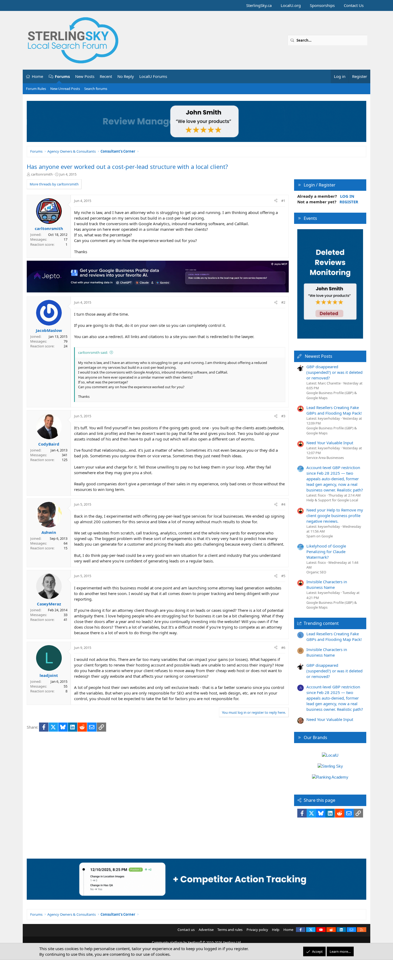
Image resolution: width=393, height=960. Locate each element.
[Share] (275, 200)
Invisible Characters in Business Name (326, 584)
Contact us (186, 929)
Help (275, 929)
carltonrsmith (42, 174)
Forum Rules (36, 88)
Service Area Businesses (325, 457)
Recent (106, 76)
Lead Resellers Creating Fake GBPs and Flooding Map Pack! (334, 410)
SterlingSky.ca (259, 5)
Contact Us (354, 5)
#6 (283, 647)
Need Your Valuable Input (329, 442)
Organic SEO (316, 572)
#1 (283, 200)
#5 (283, 575)
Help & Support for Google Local (332, 500)
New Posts (84, 76)
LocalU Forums (153, 76)
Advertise (206, 929)
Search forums (95, 88)
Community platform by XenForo (196, 942)
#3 (283, 416)
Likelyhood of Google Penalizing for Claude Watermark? (326, 551)
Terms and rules (229, 929)
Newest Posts (318, 356)
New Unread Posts (65, 88)
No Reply (125, 76)
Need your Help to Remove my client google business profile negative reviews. (334, 515)
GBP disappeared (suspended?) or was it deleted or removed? (334, 372)
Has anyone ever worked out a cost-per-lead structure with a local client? (127, 166)
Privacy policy (257, 929)
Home (37, 76)
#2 (283, 302)
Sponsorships (322, 5)
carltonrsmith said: (93, 352)
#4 (283, 504)
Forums (62, 76)
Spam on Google (319, 536)
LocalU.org (291, 5)
